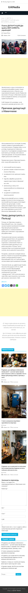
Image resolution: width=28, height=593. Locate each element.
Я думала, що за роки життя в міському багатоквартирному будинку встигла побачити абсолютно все (14, 468)
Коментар (5, 489)
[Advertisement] (14, 72)
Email (3, 514)
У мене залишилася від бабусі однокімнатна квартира (11, 422)
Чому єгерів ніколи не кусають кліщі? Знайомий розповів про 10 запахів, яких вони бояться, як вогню (14, 326)
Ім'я (3, 508)
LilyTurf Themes (16, 590)
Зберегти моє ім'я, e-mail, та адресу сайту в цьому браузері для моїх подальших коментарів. (14, 529)
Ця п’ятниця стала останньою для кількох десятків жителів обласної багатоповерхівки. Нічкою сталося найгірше (14, 336)
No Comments (22, 35)
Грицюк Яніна (6, 33)
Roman (4, 380)
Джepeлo (4, 282)
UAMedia (14, 7)
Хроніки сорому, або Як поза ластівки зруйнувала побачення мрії (12, 567)
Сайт (3, 519)
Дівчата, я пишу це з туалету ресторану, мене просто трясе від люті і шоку (13, 563)
